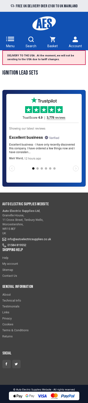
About (6, 294)
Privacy (7, 318)
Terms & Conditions (15, 330)
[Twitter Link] (16, 364)
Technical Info (11, 300)
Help (5, 258)
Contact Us (9, 275)
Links (5, 312)
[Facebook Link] (6, 364)
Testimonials (10, 306)
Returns (7, 336)
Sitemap (7, 270)
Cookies (7, 324)
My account (10, 263)
